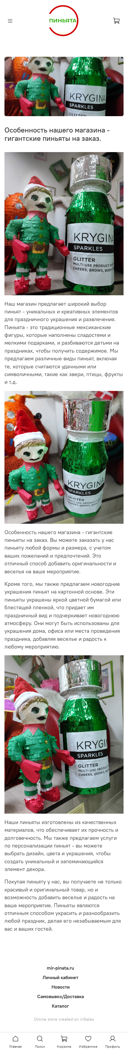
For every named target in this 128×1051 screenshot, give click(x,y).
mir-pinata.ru (60, 968)
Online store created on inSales (64, 1019)
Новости (60, 987)
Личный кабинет (60, 977)
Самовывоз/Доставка (60, 996)
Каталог (60, 1006)
